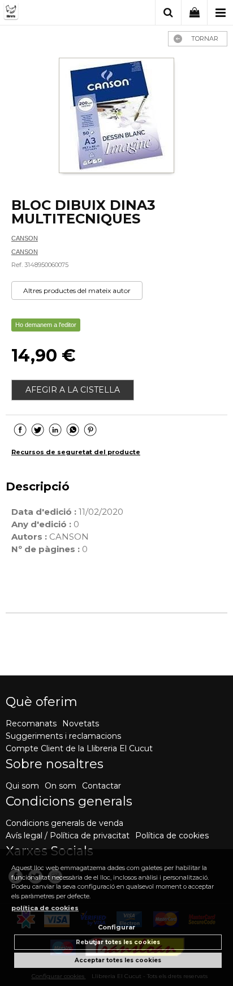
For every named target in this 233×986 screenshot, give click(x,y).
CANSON (24, 238)
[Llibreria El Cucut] (49, 13)
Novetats (80, 723)
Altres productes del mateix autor (77, 290)
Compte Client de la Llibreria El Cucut (79, 748)
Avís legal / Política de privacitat (68, 835)
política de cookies (45, 908)
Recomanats (31, 723)
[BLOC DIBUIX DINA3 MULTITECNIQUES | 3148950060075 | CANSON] (116, 117)
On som (60, 786)
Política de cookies (172, 835)
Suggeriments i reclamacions (63, 736)
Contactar (101, 786)
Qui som (22, 786)
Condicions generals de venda (64, 823)
